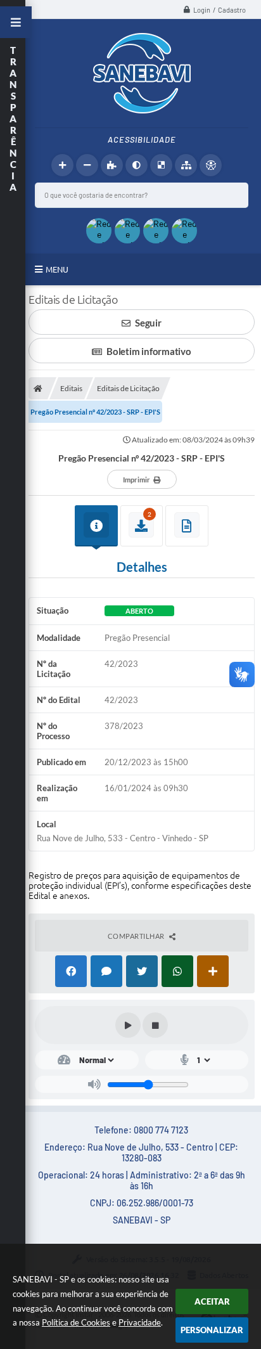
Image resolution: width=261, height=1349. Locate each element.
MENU (57, 269)
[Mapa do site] (186, 165)
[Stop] (155, 1025)
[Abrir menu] (16, 22)
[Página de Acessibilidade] (211, 165)
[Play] (128, 1025)
